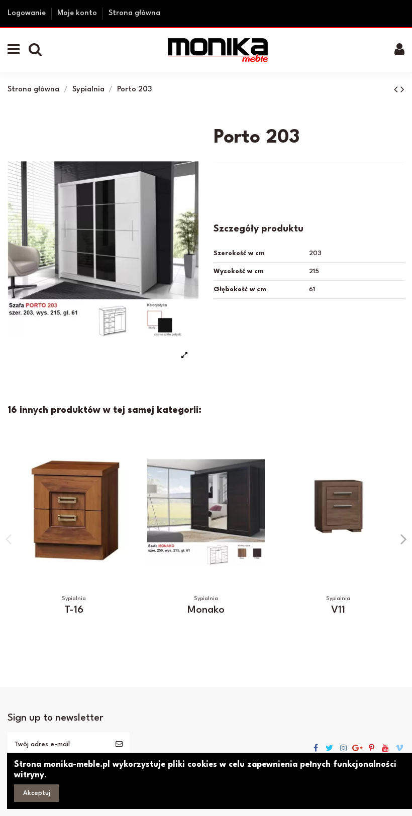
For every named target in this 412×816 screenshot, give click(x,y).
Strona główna (134, 13)
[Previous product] (397, 90)
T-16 (73, 610)
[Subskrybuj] (119, 744)
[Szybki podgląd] (124, 469)
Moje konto (78, 13)
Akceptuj (36, 793)
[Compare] (124, 451)
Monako (206, 610)
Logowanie (28, 13)
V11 (338, 610)
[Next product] (402, 90)
